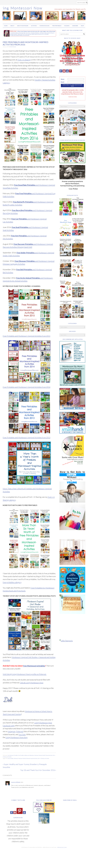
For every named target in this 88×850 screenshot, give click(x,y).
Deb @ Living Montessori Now (31, 683)
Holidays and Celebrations (29, 755)
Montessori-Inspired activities (31, 758)
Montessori (16, 758)
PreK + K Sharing (24, 60)
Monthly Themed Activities (47, 755)
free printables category (12, 582)
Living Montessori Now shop (16, 737)
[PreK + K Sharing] (49, 812)
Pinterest (19, 731)
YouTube (22, 734)
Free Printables (21, 755)
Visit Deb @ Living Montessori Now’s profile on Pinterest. (24, 674)
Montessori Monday (38, 755)
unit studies (47, 758)
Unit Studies (9, 756)
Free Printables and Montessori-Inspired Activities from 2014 (26, 387)
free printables (10, 758)
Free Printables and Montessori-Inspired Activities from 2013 (26, 437)
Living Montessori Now (44, 13)
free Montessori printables (34, 666)
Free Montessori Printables (13, 755)
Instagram (11, 731)
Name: (63, 79)
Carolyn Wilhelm (15, 782)
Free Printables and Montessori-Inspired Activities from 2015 (26, 336)
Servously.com (62, 847)
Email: (62, 82)
